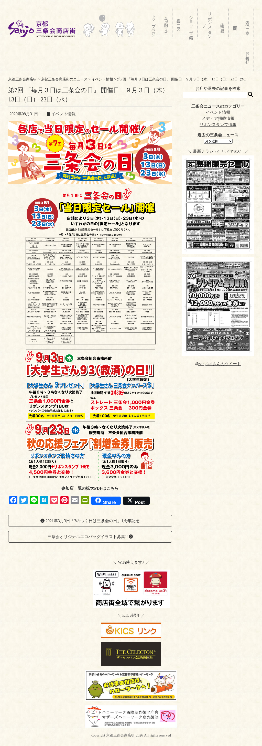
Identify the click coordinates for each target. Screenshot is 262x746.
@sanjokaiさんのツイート (218, 364)
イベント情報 (218, 112)
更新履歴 (235, 23)
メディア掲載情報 (218, 118)
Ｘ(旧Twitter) (166, 24)
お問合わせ (247, 55)
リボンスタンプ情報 (218, 124)
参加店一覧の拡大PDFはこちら (90, 488)
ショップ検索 (191, 23)
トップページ (153, 23)
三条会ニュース (179, 23)
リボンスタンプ (207, 23)
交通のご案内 (247, 23)
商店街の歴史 (222, 23)
